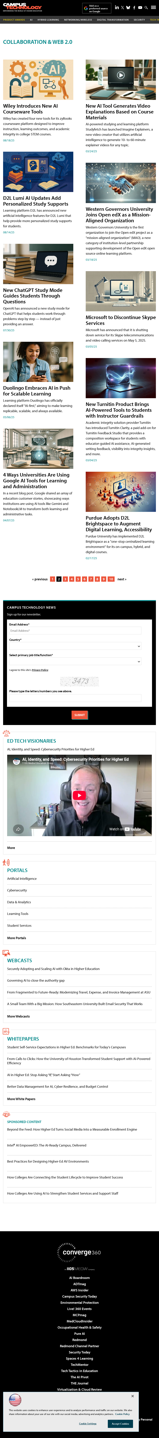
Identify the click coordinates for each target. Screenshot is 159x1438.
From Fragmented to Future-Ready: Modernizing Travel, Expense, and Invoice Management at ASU (78, 992)
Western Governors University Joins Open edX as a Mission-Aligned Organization (119, 214)
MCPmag (79, 1315)
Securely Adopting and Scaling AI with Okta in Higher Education (53, 968)
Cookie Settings (88, 1423)
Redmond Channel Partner (79, 1346)
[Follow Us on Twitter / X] (122, 7)
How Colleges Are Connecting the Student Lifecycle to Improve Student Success (65, 1177)
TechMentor (79, 1364)
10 (111, 579)
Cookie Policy (122, 1414)
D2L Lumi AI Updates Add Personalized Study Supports (35, 200)
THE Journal (79, 1383)
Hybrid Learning (48, 19)
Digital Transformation (113, 19)
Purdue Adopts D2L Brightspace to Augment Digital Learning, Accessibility (119, 523)
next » (122, 579)
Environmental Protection (79, 1302)
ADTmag (79, 1284)
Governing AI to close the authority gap (36, 980)
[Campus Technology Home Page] (22, 7)
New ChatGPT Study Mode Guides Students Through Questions (32, 295)
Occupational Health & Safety (80, 1327)
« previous (40, 579)
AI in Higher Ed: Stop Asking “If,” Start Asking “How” (43, 1075)
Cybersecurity (17, 890)
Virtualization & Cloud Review (79, 1389)
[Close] (132, 1396)
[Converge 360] (79, 1252)
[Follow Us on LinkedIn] (117, 7)
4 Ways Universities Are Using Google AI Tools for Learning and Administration (36, 480)
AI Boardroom (79, 1277)
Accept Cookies (120, 1423)
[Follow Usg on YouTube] (140, 8)
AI (31, 19)
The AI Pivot (79, 1377)
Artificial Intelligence (22, 878)
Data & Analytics (19, 902)
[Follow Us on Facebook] (134, 8)
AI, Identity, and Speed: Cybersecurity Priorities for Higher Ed (50, 749)
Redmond (79, 1340)
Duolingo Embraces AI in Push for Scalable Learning (36, 390)
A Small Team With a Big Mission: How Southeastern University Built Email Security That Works (75, 1004)
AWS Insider (79, 1290)
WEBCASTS (19, 960)
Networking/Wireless (78, 19)
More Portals (16, 938)
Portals (17, 870)
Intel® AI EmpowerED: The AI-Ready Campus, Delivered (46, 1145)
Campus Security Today (79, 1296)
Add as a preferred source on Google (98, 8)
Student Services (19, 925)
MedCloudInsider (79, 1321)
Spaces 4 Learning (79, 1358)
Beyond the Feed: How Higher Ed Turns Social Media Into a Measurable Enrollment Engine (72, 1129)
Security (139, 19)
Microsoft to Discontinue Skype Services (121, 320)
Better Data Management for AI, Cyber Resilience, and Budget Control (57, 1086)
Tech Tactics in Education (79, 1371)
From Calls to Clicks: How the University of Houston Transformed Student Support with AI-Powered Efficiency (78, 1060)
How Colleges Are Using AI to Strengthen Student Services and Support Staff (62, 1193)
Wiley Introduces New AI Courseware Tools (30, 108)
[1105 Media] (80, 1269)
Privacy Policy (40, 670)
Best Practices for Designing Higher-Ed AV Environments (48, 1161)
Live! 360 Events (79, 1308)
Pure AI (79, 1333)
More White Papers (21, 1099)
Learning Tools (17, 913)
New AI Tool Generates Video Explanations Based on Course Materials (120, 111)
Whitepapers (23, 1038)
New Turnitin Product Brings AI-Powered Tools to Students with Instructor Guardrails (119, 410)
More (11, 847)
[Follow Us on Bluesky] (128, 8)
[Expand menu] (153, 8)
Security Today (79, 1352)
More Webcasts (18, 1016)
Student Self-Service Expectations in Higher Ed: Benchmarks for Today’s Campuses (66, 1047)
